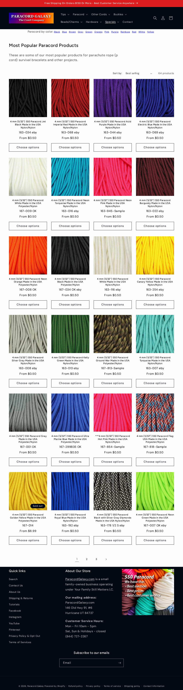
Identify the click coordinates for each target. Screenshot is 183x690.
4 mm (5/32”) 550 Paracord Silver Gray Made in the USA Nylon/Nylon (28, 360)
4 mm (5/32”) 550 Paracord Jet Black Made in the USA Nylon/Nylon (28, 124)
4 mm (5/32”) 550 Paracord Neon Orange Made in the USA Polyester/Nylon (28, 282)
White (142, 31)
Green (88, 31)
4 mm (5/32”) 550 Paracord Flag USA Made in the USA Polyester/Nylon (155, 439)
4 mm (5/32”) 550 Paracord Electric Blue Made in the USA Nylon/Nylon (155, 124)
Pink (107, 31)
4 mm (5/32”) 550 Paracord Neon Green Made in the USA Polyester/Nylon (155, 517)
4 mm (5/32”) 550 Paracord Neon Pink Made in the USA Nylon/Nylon (113, 203)
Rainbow (125, 31)
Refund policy (75, 686)
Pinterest (14, 629)
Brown (72, 31)
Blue (64, 31)
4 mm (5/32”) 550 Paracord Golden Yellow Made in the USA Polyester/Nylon (28, 517)
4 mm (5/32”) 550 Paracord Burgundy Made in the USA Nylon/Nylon (155, 203)
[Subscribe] (119, 663)
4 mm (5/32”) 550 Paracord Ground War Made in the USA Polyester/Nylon (113, 360)
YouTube (14, 623)
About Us (14, 592)
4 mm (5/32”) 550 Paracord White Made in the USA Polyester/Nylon (28, 203)
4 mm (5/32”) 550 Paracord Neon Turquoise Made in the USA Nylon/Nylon (70, 203)
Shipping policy (132, 686)
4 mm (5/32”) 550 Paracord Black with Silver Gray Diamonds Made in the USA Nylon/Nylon (112, 517)
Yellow (150, 31)
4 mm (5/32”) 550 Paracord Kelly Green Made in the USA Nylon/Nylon (70, 360)
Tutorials (14, 604)
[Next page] (106, 559)
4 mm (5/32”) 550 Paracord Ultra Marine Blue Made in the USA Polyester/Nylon (70, 439)
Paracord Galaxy (35, 686)
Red (134, 31)
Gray (80, 31)
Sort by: (117, 73)
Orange (98, 31)
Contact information (154, 686)
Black (57, 31)
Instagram (15, 617)
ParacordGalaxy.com (80, 579)
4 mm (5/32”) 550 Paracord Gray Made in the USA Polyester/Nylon (28, 439)
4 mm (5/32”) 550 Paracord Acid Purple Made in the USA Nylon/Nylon (112, 124)
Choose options (28, 147)
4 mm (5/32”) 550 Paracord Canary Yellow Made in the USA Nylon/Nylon (155, 282)
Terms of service (112, 686)
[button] (65, 14)
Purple (115, 31)
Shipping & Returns (21, 598)
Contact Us (16, 585)
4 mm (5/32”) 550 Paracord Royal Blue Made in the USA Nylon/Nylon (70, 517)
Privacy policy (93, 686)
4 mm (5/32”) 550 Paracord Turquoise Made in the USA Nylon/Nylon (155, 360)
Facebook (15, 610)
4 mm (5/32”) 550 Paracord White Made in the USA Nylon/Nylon (112, 282)
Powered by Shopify (54, 686)
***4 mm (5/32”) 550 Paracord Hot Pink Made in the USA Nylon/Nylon (112, 439)
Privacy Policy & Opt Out (24, 636)
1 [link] (77, 559)
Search (13, 579)
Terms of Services (20, 642)
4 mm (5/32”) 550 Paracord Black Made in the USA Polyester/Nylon (70, 282)
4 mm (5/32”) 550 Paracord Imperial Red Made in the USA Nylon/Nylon (70, 124)
